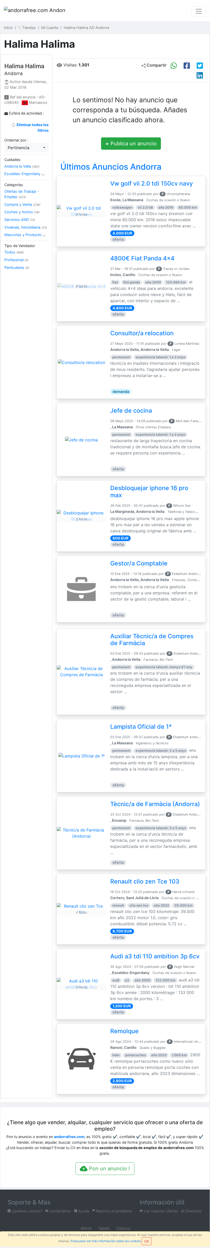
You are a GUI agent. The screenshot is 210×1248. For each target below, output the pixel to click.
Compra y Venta (22, 204)
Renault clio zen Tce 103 (144, 881)
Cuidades (12, 159)
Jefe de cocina (131, 410)
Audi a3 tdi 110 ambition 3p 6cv (155, 956)
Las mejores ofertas (160, 1211)
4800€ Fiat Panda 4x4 (142, 258)
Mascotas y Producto (25, 234)
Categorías (13, 184)
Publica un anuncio (131, 143)
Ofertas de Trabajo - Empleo (21, 194)
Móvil (85, 1228)
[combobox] (26, 148)
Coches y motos (22, 212)
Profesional (16, 260)
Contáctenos (59, 1211)
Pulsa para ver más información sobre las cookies (106, 1241)
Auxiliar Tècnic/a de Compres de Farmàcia (151, 640)
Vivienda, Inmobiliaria (25, 227)
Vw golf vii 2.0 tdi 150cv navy (151, 183)
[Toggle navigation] (199, 11)
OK (146, 1241)
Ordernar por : (16, 140)
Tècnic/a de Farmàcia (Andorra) (155, 804)
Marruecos (38, 102)
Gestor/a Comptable (139, 563)
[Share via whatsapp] (174, 65)
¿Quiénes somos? (26, 1211)
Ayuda (83, 1211)
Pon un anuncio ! (108, 1168)
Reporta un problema (113, 1211)
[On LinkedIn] (200, 75)
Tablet (103, 1228)
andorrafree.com (69, 1136)
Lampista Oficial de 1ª (141, 726)
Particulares (16, 267)
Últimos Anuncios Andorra (110, 167)
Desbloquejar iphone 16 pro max (149, 491)
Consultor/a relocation (142, 333)
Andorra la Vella (21, 166)
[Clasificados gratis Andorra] (34, 11)
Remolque (124, 1031)
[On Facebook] (187, 65)
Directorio (193, 1211)
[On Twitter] (200, 65)
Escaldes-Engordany (24, 173)
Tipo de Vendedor (19, 245)
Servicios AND (19, 219)
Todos (14, 252)
